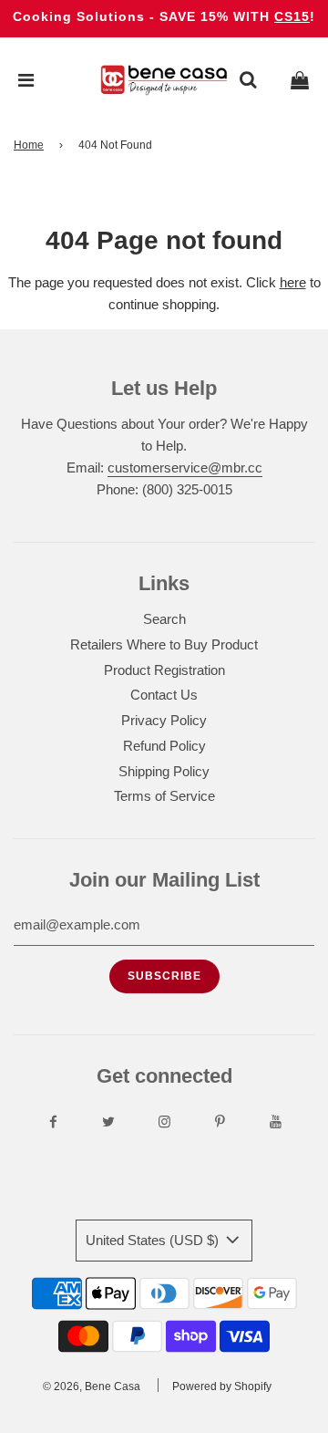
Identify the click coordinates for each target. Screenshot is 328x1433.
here (293, 282)
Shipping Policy (164, 771)
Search (164, 619)
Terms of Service (164, 796)
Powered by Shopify (222, 1386)
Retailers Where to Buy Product (164, 644)
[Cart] (299, 80)
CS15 (292, 16)
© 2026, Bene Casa (91, 1386)
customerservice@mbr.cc (185, 467)
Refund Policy (164, 745)
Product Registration (164, 670)
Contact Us (164, 694)
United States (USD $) (154, 1240)
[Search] (247, 80)
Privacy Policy (164, 720)
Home (29, 145)
